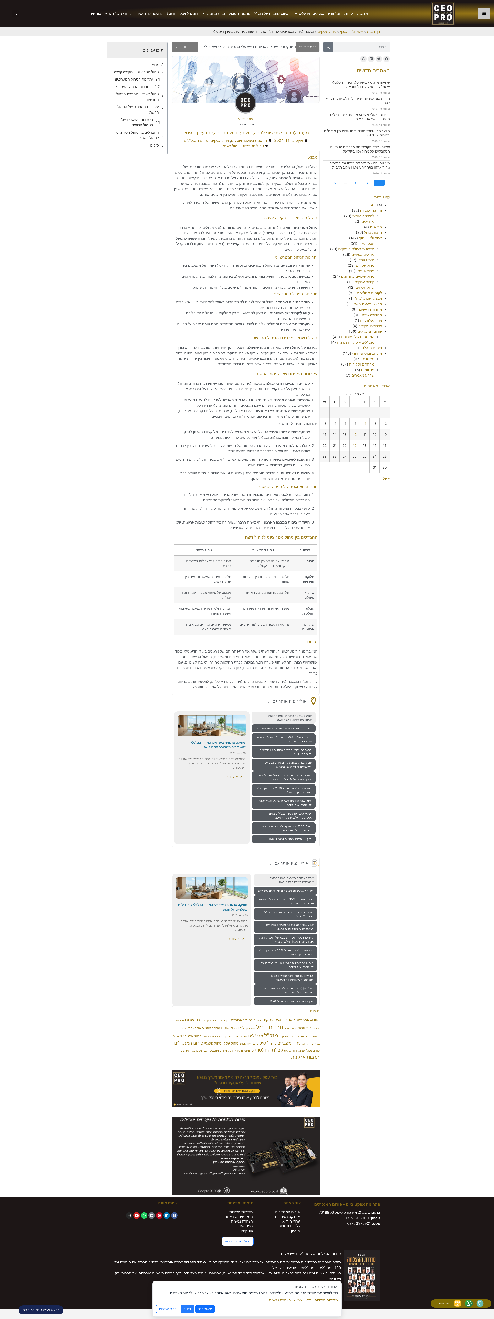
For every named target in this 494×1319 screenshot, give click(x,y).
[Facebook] (174, 1215)
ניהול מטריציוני (253, 146)
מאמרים (368, 359)
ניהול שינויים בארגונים (357, 276)
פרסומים (367, 370)
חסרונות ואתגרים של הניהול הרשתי (137, 122)
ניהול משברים (289, 1043)
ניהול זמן (308, 1043)
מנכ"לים (255, 1035)
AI (372, 205)
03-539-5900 (356, 1218)
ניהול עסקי (230, 1043)
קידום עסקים (364, 282)
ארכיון (295, 1230)
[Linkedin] (166, 1215)
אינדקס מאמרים (287, 1216)
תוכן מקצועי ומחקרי (367, 353)
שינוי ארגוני (234, 1050)
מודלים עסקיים (362, 254)
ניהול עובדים (245, 1043)
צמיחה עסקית (292, 1050)
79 (334, 182)
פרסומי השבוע (239, 13)
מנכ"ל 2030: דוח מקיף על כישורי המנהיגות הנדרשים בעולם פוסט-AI (287, 828)
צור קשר (95, 13)
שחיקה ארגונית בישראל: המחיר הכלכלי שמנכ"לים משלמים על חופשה (361, 84)
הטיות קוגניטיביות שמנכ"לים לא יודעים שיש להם (249, 47)
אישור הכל (205, 1309)
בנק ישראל (224, 1020)
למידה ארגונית (363, 216)
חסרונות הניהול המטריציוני (131, 86)
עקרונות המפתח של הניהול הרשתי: (138, 110)
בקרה (215, 1021)
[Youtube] (136, 1215)
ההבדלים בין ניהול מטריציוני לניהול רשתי (137, 135)
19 (355, 446)
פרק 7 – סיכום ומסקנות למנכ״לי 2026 (289, 839)
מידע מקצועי (215, 13)
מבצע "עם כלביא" (368, 298)
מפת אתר (245, 1226)
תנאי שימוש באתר (239, 1216)
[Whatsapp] (144, 1215)
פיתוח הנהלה (372, 348)
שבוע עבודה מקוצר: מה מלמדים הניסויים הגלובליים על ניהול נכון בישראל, (360, 149)
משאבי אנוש (216, 1036)
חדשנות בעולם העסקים (356, 249)
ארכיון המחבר (245, 124)
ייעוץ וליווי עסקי (351, 31)
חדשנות (376, 227)
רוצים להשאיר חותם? (182, 13)
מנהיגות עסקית (289, 1036)
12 (355, 435)
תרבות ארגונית (305, 1057)
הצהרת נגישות (242, 1221)
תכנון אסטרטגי (200, 1050)
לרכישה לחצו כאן (150, 13)
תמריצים (185, 1050)
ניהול (206, 1036)
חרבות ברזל (373, 232)
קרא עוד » (234, 776)
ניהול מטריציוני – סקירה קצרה (136, 72)
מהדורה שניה (372, 315)
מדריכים (367, 221)
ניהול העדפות (167, 1309)
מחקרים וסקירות (361, 364)
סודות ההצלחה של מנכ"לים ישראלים (326, 13)
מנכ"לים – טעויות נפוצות (355, 342)
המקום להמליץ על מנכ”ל (272, 13)
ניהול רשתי (231, 146)
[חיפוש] (328, 47)
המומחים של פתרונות (357, 337)
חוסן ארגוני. (304, 1028)
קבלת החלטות (269, 1050)
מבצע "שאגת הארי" (367, 304)
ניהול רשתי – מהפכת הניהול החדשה (137, 97)
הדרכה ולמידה (371, 210)
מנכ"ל (271, 1035)
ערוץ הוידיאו (290, 1221)
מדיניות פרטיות (241, 1212)
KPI (317, 1020)
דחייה (187, 1309)
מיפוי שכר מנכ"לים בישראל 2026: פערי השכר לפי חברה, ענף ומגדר (285, 802)
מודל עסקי (194, 1028)
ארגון (259, 1021)
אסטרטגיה (366, 243)
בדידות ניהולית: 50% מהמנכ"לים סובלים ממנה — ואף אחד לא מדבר (360, 117)
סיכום (154, 145)
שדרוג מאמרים (362, 375)
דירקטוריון (206, 1020)
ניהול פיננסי (365, 271)
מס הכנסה (239, 1036)
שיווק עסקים (365, 287)
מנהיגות (305, 1036)
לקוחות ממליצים (121, 13)
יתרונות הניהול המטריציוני (133, 79)
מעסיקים (227, 1036)
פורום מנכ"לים (311, 1050)
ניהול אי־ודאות (371, 320)
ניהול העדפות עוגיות (238, 1241)
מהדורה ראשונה (370, 309)
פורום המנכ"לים (369, 331)
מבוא (155, 64)
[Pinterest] (159, 1215)
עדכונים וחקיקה (370, 326)
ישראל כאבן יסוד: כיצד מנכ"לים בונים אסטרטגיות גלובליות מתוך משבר (290, 815)
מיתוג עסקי (365, 260)
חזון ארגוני (290, 1028)
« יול (386, 478)
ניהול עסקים (327, 31)
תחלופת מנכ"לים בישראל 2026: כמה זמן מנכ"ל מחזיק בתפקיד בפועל (284, 790)
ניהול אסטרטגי (191, 1036)
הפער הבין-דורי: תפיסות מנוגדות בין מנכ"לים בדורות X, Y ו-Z (286, 752)
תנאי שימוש (303, 1300)
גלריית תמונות (289, 1226)
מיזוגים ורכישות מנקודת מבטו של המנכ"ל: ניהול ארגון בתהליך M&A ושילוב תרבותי (359, 165)
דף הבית (363, 13)
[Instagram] (129, 1215)
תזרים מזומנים (218, 1050)
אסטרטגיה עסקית (277, 1020)
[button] (15, 13)
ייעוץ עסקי (250, 1028)
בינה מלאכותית (243, 1020)
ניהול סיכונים (265, 1043)
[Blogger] (151, 1215)
